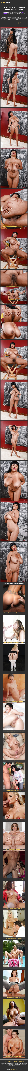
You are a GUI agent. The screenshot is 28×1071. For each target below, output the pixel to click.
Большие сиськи (5, 22)
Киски (25, 22)
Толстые (22, 25)
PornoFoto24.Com (8, 1061)
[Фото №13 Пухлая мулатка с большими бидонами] (14, 441)
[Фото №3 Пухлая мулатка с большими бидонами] (14, 128)
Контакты (14, 1067)
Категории (21, 1061)
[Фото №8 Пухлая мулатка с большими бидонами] (14, 295)
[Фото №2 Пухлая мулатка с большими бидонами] (14, 87)
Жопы (21, 22)
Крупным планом (7, 25)
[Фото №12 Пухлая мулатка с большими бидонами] (14, 400)
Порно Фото (8, 1067)
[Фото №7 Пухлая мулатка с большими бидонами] (14, 278)
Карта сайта (19, 1067)
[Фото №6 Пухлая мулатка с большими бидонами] (14, 249)
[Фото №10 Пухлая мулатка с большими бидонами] (14, 330)
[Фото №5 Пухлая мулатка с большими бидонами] (14, 209)
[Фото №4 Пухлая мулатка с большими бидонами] (14, 168)
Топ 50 (15, 1061)
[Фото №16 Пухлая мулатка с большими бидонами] (14, 562)
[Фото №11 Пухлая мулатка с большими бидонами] (14, 360)
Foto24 (5, 2)
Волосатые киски (14, 22)
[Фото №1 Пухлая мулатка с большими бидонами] (14, 47)
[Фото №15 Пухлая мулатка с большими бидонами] (14, 521)
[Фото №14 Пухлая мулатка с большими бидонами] (14, 481)
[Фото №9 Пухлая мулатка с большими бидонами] (14, 313)
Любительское (16, 25)
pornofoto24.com (14, 1069)
